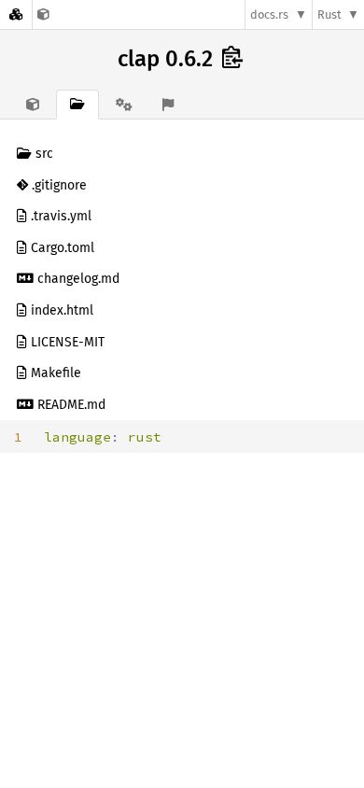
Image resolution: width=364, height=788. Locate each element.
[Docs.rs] (16, 14)
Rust (329, 14)
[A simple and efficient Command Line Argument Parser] (43, 14)
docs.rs (269, 14)
